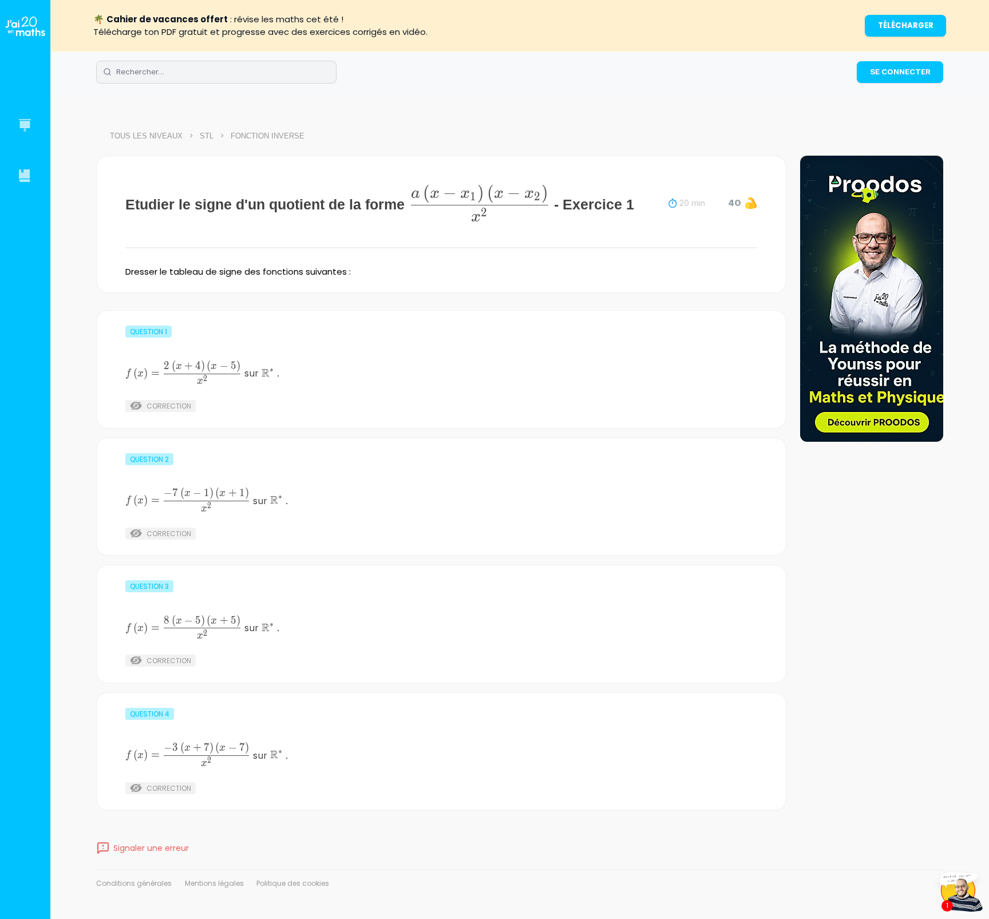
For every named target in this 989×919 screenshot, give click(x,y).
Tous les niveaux (146, 136)
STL (206, 136)
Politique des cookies (292, 883)
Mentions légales (214, 883)
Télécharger (905, 25)
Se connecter (900, 71)
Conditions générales (134, 883)
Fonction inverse (267, 136)
